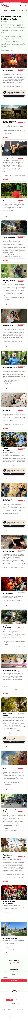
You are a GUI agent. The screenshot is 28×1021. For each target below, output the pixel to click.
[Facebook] (10, 963)
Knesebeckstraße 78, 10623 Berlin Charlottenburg (11, 826)
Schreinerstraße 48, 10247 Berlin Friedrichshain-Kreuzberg (14, 642)
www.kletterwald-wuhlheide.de (11, 385)
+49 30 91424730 (7, 424)
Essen (5, 10)
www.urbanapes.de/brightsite (10, 689)
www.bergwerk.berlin (19, 88)
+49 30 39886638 (7, 343)
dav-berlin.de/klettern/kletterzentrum (12, 786)
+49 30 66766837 (7, 569)
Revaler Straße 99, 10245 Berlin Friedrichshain (14, 567)
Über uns (18, 1000)
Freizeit (21, 10)
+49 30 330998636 (8, 784)
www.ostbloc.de (18, 256)
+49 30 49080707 (7, 688)
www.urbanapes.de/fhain (19, 175)
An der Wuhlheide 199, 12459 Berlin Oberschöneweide (11, 381)
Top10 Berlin (15, 1009)
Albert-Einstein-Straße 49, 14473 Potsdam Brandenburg (13, 731)
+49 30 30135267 (7, 383)
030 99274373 (7, 914)
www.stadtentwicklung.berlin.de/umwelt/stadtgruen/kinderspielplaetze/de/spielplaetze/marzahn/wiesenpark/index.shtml (14, 949)
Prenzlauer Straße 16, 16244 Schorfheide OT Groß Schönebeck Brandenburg (14, 131)
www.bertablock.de (18, 424)
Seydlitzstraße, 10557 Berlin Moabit (11, 782)
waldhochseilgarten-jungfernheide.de (12, 301)
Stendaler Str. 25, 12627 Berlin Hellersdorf (13, 600)
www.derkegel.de (18, 569)
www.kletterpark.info (18, 733)
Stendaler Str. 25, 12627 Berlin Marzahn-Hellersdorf (12, 911)
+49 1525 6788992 (8, 466)
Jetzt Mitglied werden (14, 95)
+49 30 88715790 (7, 517)
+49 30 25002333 (7, 644)
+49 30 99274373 (7, 88)
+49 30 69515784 (7, 175)
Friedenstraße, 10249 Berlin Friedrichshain (13, 174)
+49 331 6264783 (7, 733)
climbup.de (16, 466)
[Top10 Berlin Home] (14, 991)
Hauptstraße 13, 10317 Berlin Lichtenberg (12, 254)
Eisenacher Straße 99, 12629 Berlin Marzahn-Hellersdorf (13, 946)
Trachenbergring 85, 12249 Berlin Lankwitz (13, 341)
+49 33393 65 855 (8, 133)
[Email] (18, 963)
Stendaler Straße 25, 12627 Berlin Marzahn (13, 86)
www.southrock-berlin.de (19, 343)
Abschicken (14, 980)
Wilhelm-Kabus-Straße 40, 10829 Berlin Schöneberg (12, 685)
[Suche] (25, 6)
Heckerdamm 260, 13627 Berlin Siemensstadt (14, 297)
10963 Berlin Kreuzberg (9, 212)
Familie (13, 10)
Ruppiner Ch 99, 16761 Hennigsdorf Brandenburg (14, 464)
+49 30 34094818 (7, 299)
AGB (7, 1017)
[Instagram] (14, 963)
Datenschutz (19, 1017)
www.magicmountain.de (19, 517)
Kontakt (9, 1000)
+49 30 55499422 (8, 256)
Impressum (12, 1017)
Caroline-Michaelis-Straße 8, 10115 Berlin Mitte (14, 874)
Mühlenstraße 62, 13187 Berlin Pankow (12, 423)
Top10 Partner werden (14, 1003)
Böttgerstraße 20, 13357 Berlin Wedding (12, 516)
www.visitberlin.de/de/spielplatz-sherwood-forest (14, 830)
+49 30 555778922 (8, 876)
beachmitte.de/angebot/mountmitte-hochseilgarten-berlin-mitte (14, 877)
